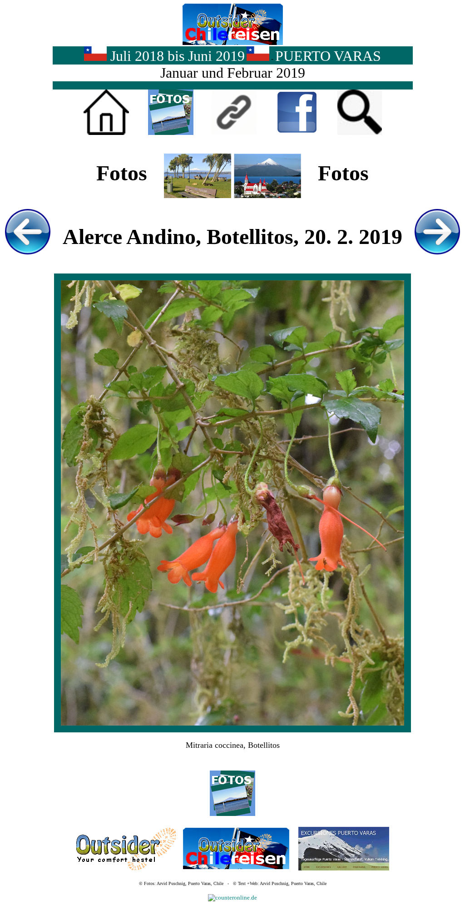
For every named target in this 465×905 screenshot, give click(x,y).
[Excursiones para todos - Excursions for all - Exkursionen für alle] (343, 868)
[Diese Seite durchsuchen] (359, 132)
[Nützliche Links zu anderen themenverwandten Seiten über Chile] (234, 132)
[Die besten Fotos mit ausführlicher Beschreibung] (170, 132)
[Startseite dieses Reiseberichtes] (106, 132)
